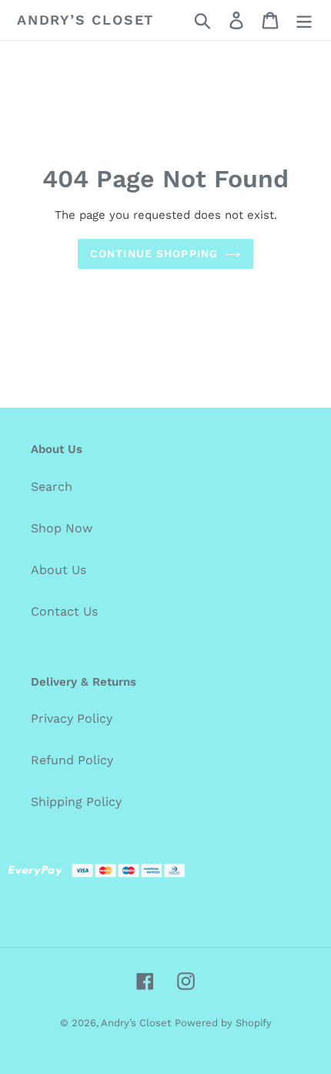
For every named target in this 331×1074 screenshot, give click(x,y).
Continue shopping (154, 253)
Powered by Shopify (223, 1023)
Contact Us (64, 611)
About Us (58, 569)
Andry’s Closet (85, 20)
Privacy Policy (71, 718)
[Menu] (304, 20)
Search (51, 486)
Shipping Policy (76, 801)
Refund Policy (72, 760)
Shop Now (61, 528)
